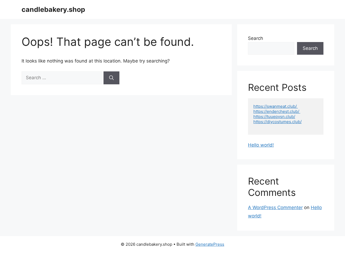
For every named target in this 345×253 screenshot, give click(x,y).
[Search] (111, 77)
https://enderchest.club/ (276, 111)
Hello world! (261, 145)
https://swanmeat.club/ (275, 106)
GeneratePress (209, 244)
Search (255, 38)
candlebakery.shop (53, 9)
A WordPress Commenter (275, 207)
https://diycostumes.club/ (277, 121)
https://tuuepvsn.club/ (274, 116)
